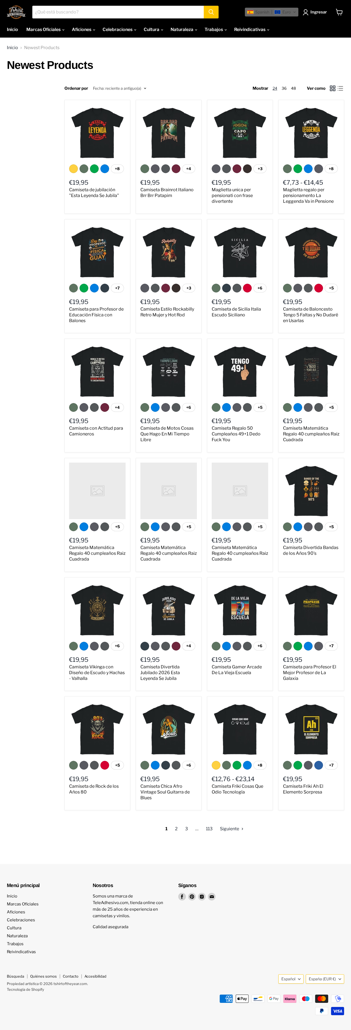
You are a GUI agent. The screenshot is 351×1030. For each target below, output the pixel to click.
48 (293, 88)
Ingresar (318, 12)
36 (284, 88)
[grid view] (332, 88)
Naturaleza (182, 29)
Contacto (70, 976)
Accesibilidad (95, 976)
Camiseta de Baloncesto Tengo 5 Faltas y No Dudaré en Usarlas (310, 314)
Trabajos (214, 29)
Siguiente (230, 828)
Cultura (152, 29)
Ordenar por (76, 88)
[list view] (340, 88)
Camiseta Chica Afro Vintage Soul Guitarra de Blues (165, 792)
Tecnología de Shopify (25, 989)
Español (288, 978)
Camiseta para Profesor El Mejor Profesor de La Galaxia (309, 672)
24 (275, 88)
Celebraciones (118, 29)
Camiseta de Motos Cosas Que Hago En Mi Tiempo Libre (167, 434)
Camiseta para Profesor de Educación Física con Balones (96, 314)
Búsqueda (15, 976)
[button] (271, 12)
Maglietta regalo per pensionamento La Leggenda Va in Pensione (308, 195)
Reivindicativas (250, 29)
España (322, 978)
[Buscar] (211, 12)
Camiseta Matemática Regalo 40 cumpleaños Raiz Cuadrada (311, 434)
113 (209, 828)
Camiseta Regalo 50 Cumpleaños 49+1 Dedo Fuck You (236, 434)
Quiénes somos (43, 976)
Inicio (12, 29)
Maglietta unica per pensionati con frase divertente (232, 195)
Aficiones (82, 29)
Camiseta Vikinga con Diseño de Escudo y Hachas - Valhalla (97, 672)
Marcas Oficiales (43, 29)
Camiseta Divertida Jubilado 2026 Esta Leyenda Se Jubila (160, 672)
